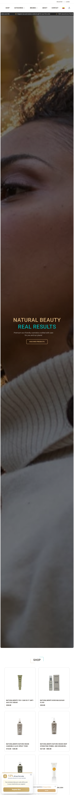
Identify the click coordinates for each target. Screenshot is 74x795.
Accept (46, 790)
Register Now (16, 789)
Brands (33, 8)
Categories (18, 8)
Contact (55, 8)
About (44, 8)
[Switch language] (63, 8)
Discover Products (37, 342)
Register (59, 2)
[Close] (55, 786)
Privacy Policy (47, 787)
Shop (8, 8)
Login (67, 2)
